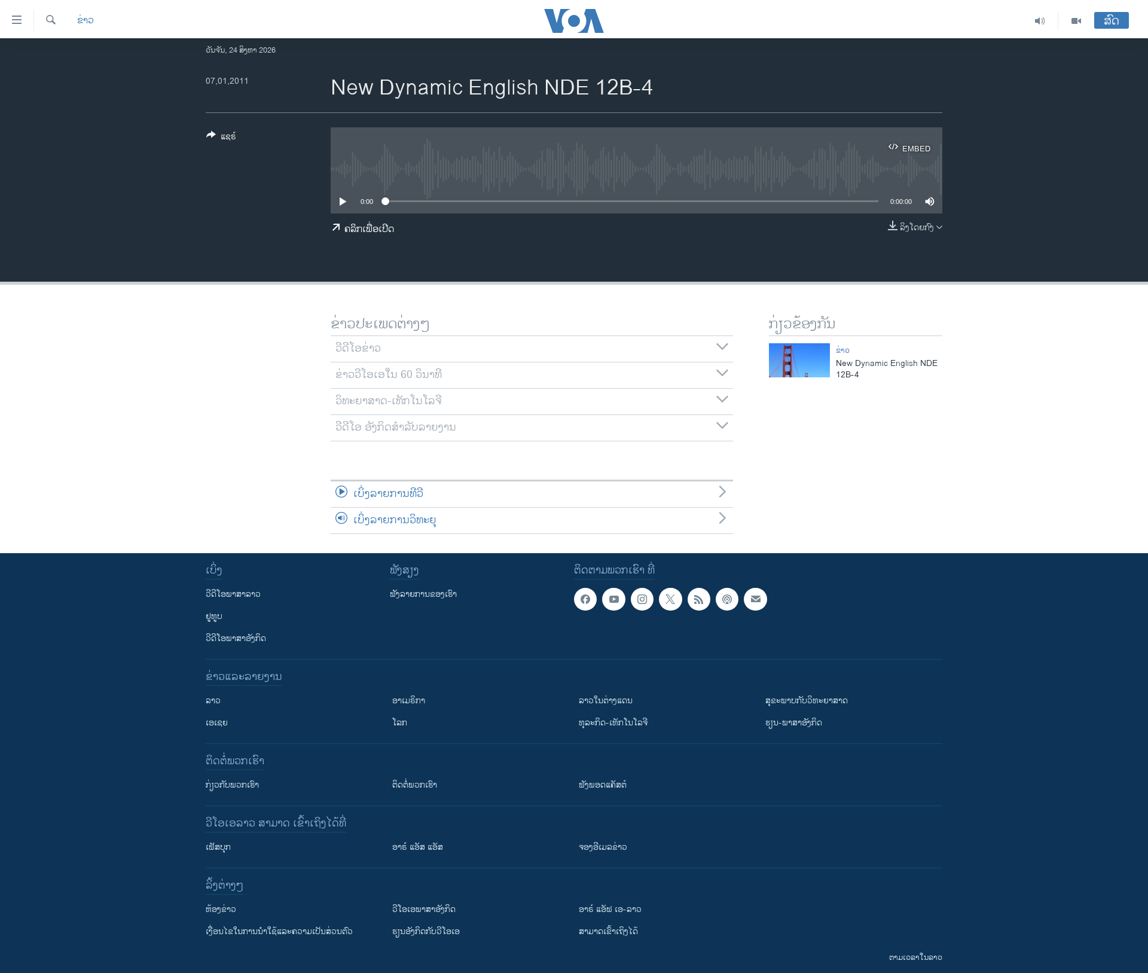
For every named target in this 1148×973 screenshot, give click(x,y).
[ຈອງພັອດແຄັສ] (755, 599)
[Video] (1076, 21)
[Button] (221, 138)
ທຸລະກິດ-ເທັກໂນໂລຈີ (613, 722)
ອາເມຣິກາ (408, 700)
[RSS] (699, 599)
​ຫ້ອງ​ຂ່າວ (221, 909)
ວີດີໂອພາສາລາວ (233, 594)
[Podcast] (727, 599)
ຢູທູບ (214, 616)
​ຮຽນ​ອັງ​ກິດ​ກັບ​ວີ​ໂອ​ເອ (426, 931)
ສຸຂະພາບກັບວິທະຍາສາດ (806, 700)
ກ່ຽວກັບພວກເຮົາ (232, 785)
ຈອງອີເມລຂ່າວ (603, 847)
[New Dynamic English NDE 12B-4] (799, 360)
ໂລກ (399, 722)
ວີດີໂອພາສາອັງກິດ (236, 638)
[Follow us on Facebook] (585, 599)
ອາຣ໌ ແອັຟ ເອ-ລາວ (610, 909)
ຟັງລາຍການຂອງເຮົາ (423, 594)
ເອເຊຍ (217, 722)
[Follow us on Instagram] (642, 599)
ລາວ (213, 700)
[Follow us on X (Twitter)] (670, 599)
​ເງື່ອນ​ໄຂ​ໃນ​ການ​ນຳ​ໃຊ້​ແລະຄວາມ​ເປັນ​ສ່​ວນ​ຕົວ (279, 931)
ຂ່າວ (85, 21)
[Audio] (1040, 21)
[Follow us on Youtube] (613, 599)
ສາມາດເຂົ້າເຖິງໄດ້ (608, 931)
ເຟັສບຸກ (218, 847)
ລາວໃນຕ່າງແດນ (606, 700)
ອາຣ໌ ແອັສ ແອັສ (417, 847)
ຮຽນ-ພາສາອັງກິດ (793, 722)
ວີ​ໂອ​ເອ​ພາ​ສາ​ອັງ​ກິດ (424, 909)
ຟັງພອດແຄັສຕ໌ (603, 785)
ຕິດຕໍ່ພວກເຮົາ (414, 785)
